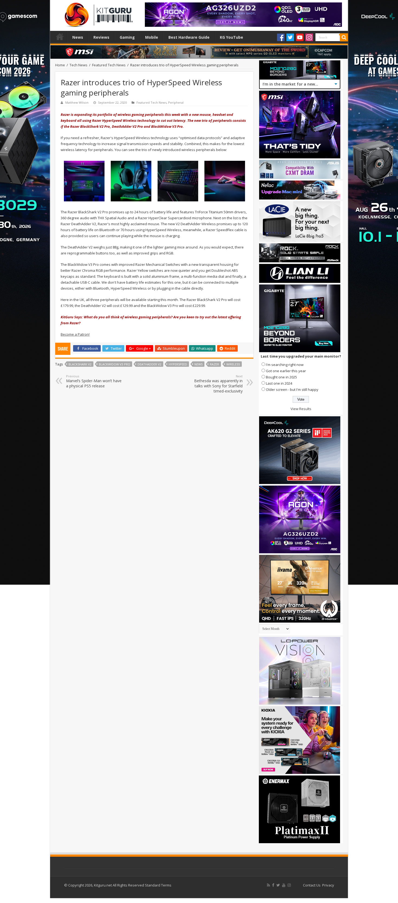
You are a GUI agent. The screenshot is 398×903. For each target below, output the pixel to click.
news (198, 364)
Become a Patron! (75, 334)
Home (60, 36)
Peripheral (176, 102)
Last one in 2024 (279, 383)
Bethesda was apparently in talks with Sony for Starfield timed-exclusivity (218, 384)
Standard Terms (158, 885)
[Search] (344, 37)
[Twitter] (290, 37)
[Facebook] (281, 37)
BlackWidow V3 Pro (114, 364)
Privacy (328, 885)
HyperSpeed (178, 364)
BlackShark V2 (80, 364)
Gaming (127, 37)
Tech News (78, 65)
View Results (301, 408)
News (77, 37)
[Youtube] (300, 37)
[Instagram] (309, 37)
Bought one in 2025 (281, 377)
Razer (214, 364)
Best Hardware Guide (189, 37)
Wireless (233, 364)
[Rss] (268, 885)
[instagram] (289, 885)
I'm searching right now (285, 364)
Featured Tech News (109, 65)
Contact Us (312, 885)
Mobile (151, 37)
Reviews (101, 37)
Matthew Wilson (77, 102)
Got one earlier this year (286, 370)
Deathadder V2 (149, 364)
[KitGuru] (97, 13)
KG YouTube (231, 37)
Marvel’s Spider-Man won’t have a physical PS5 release (94, 381)
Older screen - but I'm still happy (292, 389)
